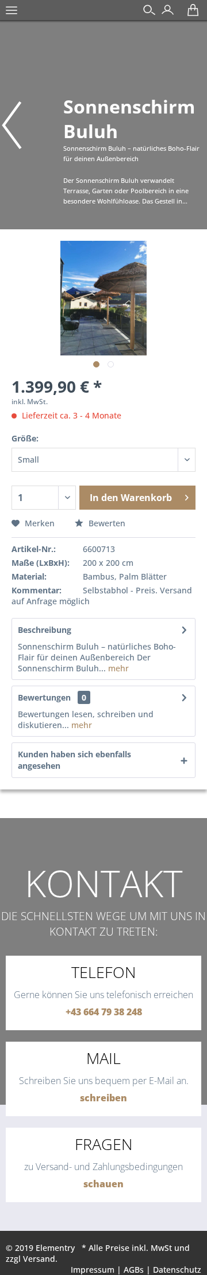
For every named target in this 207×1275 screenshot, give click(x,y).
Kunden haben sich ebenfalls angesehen (74, 760)
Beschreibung (44, 629)
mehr (117, 668)
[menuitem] (11, 16)
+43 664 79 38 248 (104, 1012)
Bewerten (105, 523)
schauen (103, 1184)
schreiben (103, 1098)
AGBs (134, 1269)
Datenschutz (177, 1269)
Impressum (92, 1269)
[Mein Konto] (165, 14)
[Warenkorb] (190, 14)
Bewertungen (44, 697)
